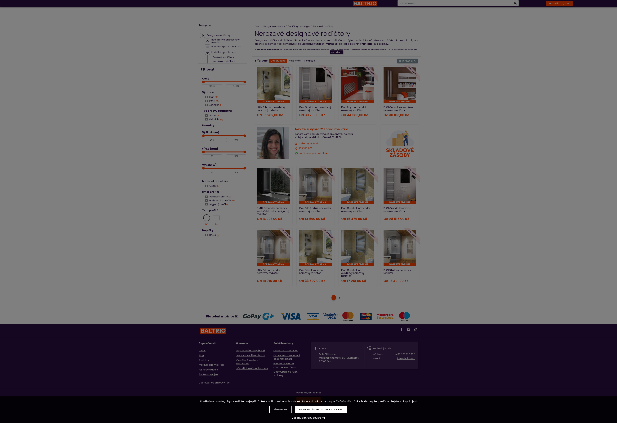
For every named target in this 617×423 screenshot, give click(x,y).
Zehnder (215, 104)
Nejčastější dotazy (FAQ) (250, 350)
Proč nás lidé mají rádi (211, 364)
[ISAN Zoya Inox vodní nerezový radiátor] (357, 83)
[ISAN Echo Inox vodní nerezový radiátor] (315, 246)
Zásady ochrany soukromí (308, 418)
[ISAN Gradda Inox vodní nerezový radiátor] (400, 184)
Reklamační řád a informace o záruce (284, 365)
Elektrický (215, 119)
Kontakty (204, 360)
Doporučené (278, 60)
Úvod (257, 26)
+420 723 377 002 (405, 354)
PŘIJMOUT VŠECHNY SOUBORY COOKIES (320, 409)
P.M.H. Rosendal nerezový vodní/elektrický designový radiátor (273, 211)
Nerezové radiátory (323, 26)
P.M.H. (213, 101)
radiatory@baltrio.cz (310, 143)
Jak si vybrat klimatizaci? (250, 355)
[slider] (203, 82)
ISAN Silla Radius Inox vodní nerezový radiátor (315, 209)
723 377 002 (305, 148)
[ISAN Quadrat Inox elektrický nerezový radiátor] (357, 246)
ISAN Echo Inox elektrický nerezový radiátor (271, 109)
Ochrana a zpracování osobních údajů (286, 357)
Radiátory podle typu (223, 52)
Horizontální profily (221, 200)
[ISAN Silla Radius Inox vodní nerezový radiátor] (315, 184)
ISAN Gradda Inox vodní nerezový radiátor (397, 209)
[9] (206, 217)
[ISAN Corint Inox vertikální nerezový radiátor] (400, 83)
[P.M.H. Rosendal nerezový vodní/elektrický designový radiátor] (273, 184)
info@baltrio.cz (406, 358)
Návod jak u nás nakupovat (252, 368)
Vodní (214, 115)
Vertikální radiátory (224, 61)
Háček (213, 235)
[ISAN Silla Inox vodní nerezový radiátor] (273, 246)
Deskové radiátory (223, 57)
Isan (213, 97)
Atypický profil (218, 204)
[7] (216, 217)
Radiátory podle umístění (226, 46)
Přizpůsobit (280, 409)
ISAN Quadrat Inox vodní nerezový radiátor (355, 209)
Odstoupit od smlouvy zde (214, 382)
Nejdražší (309, 60)
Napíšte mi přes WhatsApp (314, 153)
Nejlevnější (295, 60)
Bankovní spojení (208, 374)
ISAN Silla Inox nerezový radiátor (397, 271)
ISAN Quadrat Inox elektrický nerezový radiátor (352, 273)
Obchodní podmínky (285, 350)
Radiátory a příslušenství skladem (225, 41)
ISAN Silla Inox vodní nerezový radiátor (268, 271)
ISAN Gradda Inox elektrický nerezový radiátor (315, 109)
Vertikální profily (219, 196)
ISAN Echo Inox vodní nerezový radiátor (311, 271)
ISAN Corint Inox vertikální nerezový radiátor (398, 109)
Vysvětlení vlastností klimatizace (248, 362)
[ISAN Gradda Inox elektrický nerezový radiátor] (315, 83)
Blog (201, 355)
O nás (202, 350)
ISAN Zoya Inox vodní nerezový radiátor (353, 109)
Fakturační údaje (208, 369)
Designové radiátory (218, 35)
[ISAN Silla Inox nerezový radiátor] (400, 246)
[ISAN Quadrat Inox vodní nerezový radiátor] (357, 184)
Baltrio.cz (317, 393)
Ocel (213, 186)
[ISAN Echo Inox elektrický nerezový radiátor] (273, 83)
